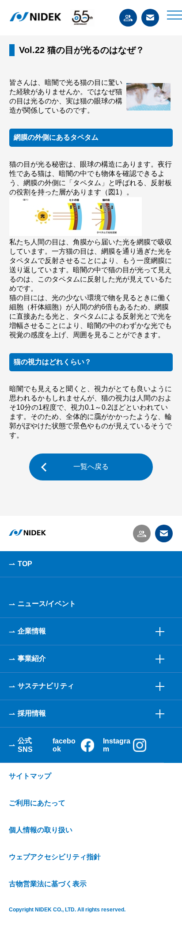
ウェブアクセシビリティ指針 (55, 857)
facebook (64, 745)
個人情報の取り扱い (40, 830)
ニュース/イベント (47, 603)
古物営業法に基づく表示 (48, 884)
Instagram (116, 745)
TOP (25, 564)
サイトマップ (30, 776)
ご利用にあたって (37, 803)
